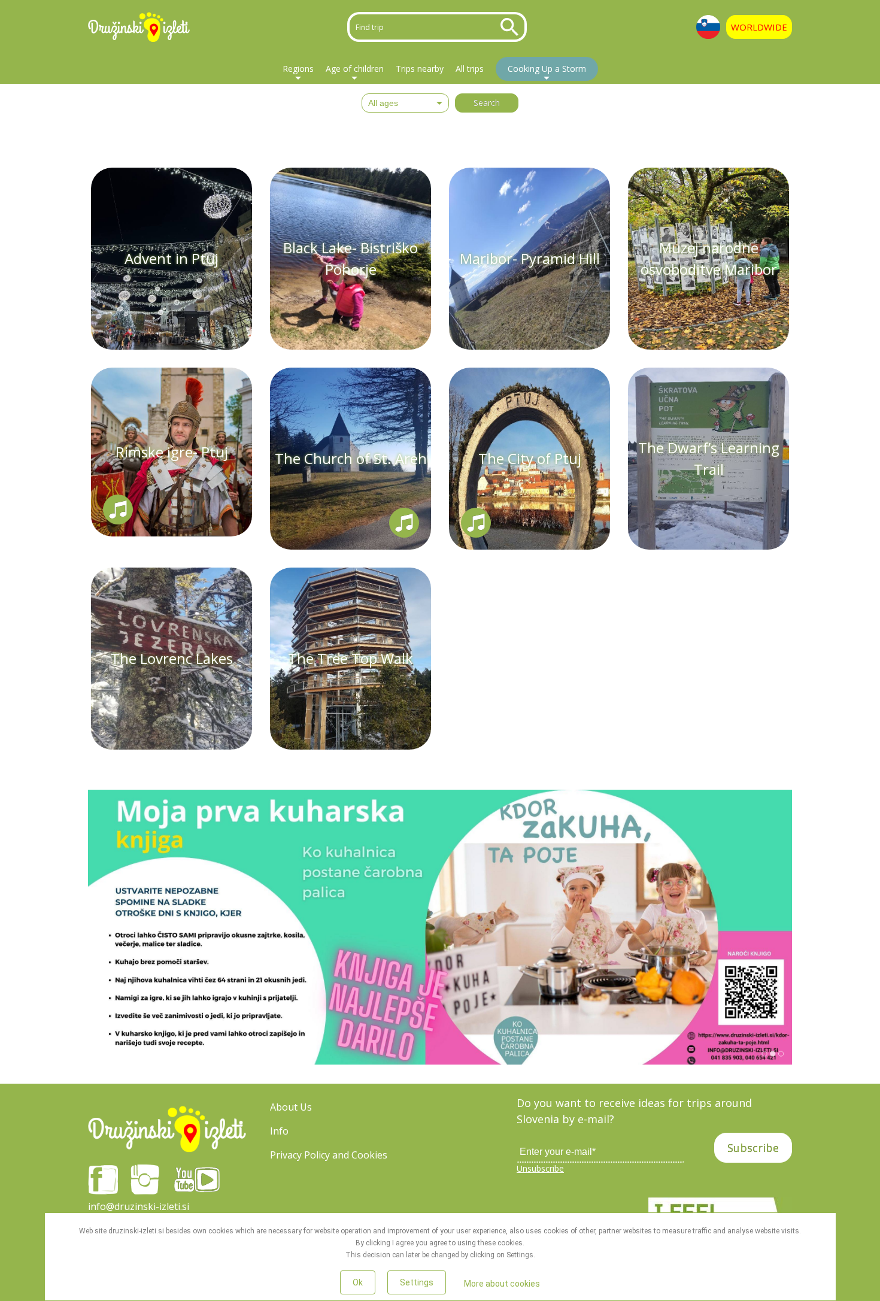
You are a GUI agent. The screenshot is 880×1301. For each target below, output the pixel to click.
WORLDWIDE (759, 27)
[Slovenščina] (708, 27)
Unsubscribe (540, 1168)
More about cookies (502, 1283)
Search (512, 27)
